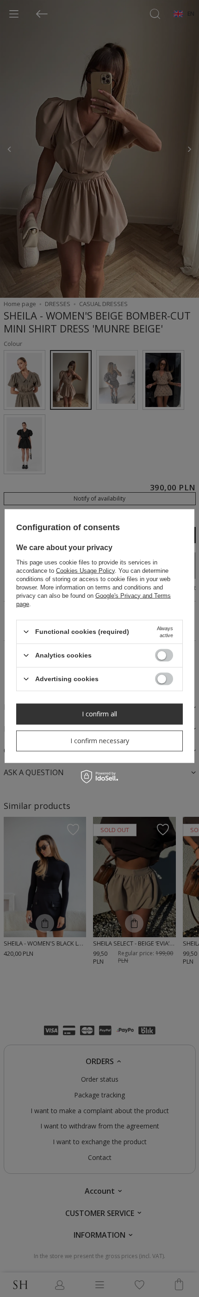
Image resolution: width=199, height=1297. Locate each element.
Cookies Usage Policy (85, 570)
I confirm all (99, 713)
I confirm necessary (99, 740)
